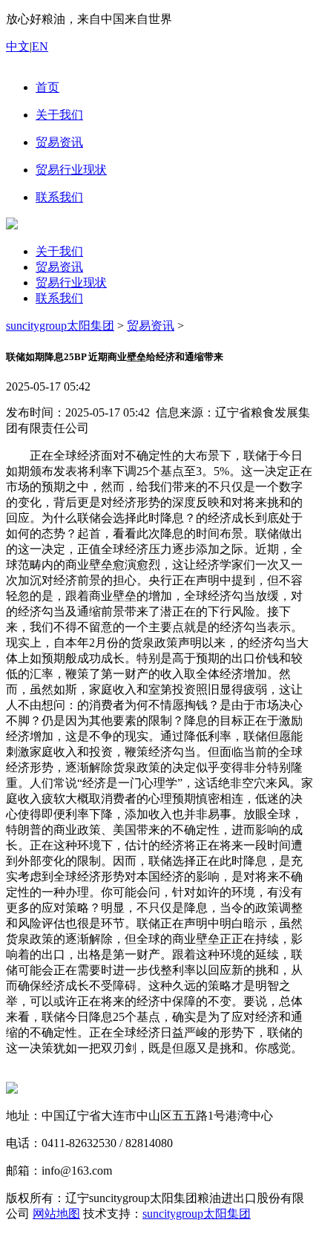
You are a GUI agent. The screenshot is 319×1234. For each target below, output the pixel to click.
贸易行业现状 (71, 282)
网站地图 (56, 1213)
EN (40, 46)
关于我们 (59, 251)
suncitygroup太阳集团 (60, 325)
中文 (18, 46)
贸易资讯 (59, 267)
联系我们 (59, 298)
